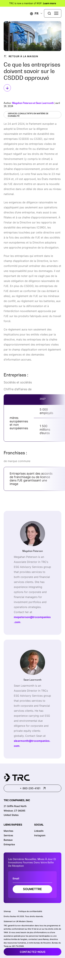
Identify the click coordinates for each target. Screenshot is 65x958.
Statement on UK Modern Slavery (18, 921)
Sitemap (7, 911)
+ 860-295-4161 (30, 788)
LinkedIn (39, 830)
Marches (8, 830)
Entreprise (9, 844)
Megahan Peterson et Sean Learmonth (33, 103)
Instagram (39, 835)
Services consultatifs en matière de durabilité (28, 114)
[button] (34, 13)
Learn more (49, 3)
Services (8, 835)
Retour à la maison (23, 56)
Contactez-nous (32, 951)
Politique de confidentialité (30, 911)
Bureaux (8, 839)
